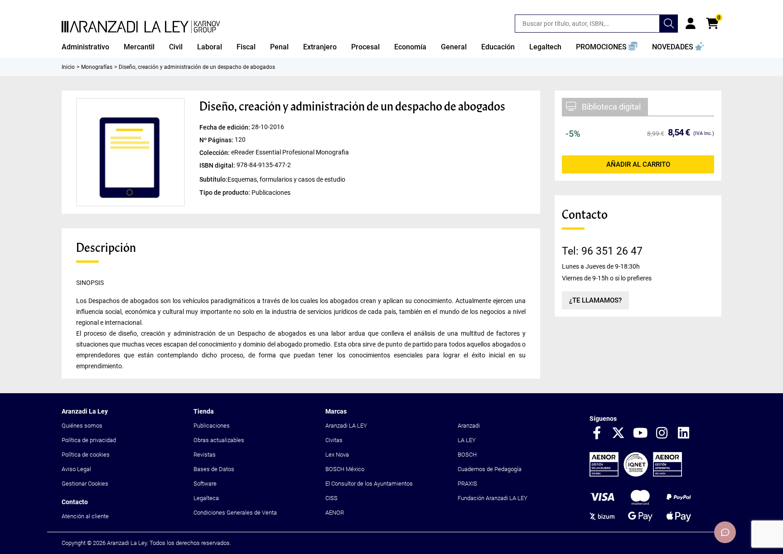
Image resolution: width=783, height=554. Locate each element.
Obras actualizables (218, 440)
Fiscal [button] (246, 47)
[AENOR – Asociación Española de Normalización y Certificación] (636, 474)
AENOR (334, 512)
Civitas (334, 440)
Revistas (204, 454)
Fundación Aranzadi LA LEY (492, 498)
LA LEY (467, 440)
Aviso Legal (76, 469)
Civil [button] (176, 47)
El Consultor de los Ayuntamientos (369, 483)
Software (205, 483)
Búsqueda (669, 23)
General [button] (454, 47)
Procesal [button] (365, 47)
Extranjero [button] (320, 47)
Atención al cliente (85, 516)
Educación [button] (498, 47)
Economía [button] (410, 47)
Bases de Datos (213, 469)
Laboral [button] (209, 47)
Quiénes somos (82, 425)
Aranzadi (469, 425)
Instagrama (662, 433)
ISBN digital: (218, 165)
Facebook (597, 433)
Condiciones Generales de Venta (235, 512)
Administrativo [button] (85, 47)
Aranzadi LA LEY (346, 425)
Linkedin (684, 433)
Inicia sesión (691, 23)
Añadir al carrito (638, 164)
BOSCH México (344, 469)
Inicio (68, 67)
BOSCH (467, 454)
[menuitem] (85, 47)
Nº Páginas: (217, 140)
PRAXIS (467, 483)
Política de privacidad (89, 440)
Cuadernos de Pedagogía (490, 469)
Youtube (640, 433)
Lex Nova (337, 454)
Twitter (618, 433)
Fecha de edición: (225, 127)
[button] (607, 47)
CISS (331, 498)
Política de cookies (86, 454)
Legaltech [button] (545, 47)
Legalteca (206, 498)
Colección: (215, 152)
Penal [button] (279, 47)
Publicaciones (211, 425)
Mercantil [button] (139, 47)
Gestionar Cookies (85, 483)
